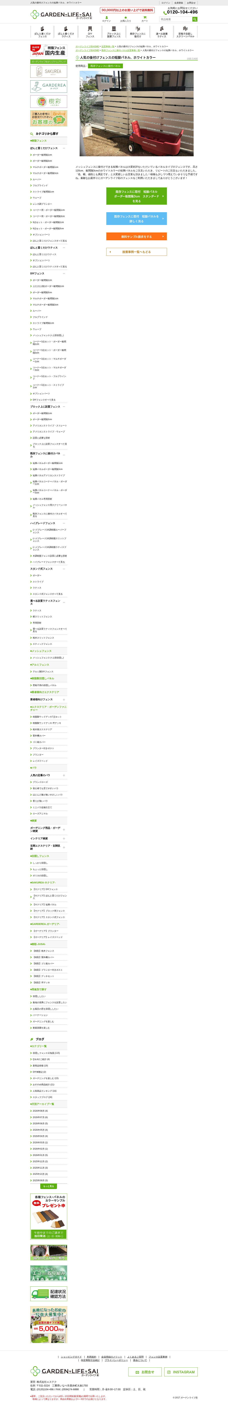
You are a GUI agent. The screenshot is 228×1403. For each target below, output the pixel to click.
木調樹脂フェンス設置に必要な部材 (50, 556)
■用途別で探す (38, 989)
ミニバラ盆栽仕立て (42, 807)
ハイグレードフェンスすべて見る (49, 562)
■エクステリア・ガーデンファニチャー (48, 708)
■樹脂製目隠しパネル (42, 678)
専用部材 (37, 623)
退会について (140, 1360)
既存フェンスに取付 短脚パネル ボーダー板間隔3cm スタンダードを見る (137, 196)
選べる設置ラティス (162, 34)
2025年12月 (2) (40, 1161)
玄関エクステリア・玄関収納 (45, 847)
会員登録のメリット (111, 1356)
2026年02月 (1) (40, 1149)
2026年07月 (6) (40, 1117)
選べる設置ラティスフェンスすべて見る (50, 630)
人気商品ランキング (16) (44, 1091)
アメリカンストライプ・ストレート (50, 425)
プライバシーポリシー (116, 1360)
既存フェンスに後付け (138, 34)
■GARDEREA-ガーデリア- (45, 924)
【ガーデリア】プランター (45, 931)
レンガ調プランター (42, 204)
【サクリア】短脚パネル (44, 904)
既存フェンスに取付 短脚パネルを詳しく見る (136, 218)
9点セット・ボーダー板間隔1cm (48, 222)
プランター (38, 754)
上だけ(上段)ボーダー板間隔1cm (48, 286)
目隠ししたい (39, 996)
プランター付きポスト (43, 748)
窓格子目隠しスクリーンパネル (185, 34)
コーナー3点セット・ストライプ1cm (48, 386)
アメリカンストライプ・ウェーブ (49, 431)
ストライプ (38, 581)
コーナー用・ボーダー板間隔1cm (49, 210)
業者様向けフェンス (41, 699)
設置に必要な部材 (41, 438)
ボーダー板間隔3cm (42, 161)
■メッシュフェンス (41, 651)
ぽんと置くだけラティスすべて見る (50, 266)
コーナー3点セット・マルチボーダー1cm (49, 360)
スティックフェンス (42, 644)
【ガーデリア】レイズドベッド (48, 937)
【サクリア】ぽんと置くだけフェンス (50, 896)
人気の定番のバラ (40, 775)
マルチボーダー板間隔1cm (45, 167)
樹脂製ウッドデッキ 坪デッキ (47, 723)
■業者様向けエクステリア (44, 692)
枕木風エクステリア (42, 729)
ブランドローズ (40, 782)
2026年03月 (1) (40, 1142)
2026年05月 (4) (40, 1130)
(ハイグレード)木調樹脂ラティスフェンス (49, 548)
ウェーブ (37, 198)
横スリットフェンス (42, 616)
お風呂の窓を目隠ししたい (45, 1009)
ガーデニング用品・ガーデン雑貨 (45, 829)
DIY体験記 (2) (39, 1072)
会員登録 (178, 3)
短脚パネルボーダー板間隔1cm (48, 463)
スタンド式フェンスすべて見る (48, 594)
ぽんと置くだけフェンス (42, 34)
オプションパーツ (41, 234)
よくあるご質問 (135, 1356)
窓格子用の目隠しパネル (44, 685)
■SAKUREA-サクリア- (43, 882)
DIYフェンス (90, 34)
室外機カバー (39, 735)
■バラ (33, 767)
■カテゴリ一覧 (38, 1046)
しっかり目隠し (40, 863)
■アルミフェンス (39, 664)
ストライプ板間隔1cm (43, 191)
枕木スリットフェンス (43, 638)
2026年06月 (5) (40, 1123)
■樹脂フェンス (38, 140)
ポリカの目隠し (40, 875)
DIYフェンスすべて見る (44, 400)
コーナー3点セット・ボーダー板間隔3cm (49, 351)
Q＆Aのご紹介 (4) (41, 1059)
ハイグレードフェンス (42, 523)
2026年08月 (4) (40, 1111)
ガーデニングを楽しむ (43, 1021)
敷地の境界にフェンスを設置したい (50, 1002)
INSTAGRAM (184, 1371)
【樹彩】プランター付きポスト (48, 970)
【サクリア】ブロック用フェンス (49, 911)
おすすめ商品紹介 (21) (43, 1084)
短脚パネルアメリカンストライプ (49, 475)
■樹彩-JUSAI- (38, 944)
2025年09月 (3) (40, 1180)
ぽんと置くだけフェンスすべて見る (50, 241)
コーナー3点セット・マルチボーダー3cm (49, 368)
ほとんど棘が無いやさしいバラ (48, 795)
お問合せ (191, 3)
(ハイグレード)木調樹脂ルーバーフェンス (49, 530)
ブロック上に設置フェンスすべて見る (50, 445)
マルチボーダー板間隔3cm (45, 173)
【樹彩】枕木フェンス (43, 951)
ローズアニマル (40, 813)
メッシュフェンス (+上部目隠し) (48, 335)
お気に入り (125, 21)
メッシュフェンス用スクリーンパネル (50, 506)
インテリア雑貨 (39, 838)
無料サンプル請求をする (136, 236)
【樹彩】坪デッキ (41, 982)
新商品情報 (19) (40, 1065)
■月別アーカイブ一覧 (42, 1104)
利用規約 (91, 1356)
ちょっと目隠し (40, 869)
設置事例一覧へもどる (136, 251)
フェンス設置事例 (158, 1356)
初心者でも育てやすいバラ (45, 788)
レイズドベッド (40, 761)
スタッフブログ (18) (42, 1097)
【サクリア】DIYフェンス (45, 889)
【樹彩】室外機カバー (43, 957)
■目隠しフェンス (39, 856)
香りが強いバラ (40, 801)
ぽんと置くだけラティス (66, 34)
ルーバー (37, 179)
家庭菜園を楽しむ (41, 1028)
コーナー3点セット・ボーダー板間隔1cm (49, 342)
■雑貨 (33, 820)
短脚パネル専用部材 (42, 499)
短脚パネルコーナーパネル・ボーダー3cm (50, 491)
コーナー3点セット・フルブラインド (49, 377)
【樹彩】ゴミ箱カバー (43, 963)
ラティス (37, 588)
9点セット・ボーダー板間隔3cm (48, 228)
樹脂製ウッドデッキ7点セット (47, 717)
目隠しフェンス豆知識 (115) (46, 1053)
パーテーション (40, 1015)
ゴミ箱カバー (39, 742)
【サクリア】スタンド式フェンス (49, 917)
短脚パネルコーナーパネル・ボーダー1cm (50, 482)
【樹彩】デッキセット (43, 976)
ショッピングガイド (71, 1356)
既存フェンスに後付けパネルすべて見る (50, 514)
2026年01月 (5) (40, 1155)
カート (145, 21)
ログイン (166, 3)
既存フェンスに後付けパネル (45, 455)
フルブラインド (40, 185)
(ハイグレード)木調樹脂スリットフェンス (49, 539)
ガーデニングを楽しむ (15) (46, 1078)
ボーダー (37, 575)
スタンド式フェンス (41, 568)
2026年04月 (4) (40, 1136)
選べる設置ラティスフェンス (45, 602)
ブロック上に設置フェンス (114, 34)
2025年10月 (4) (40, 1174)
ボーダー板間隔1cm (42, 155)
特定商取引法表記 (90, 1360)
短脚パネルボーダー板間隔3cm (48, 469)
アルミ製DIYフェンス (43, 671)
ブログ (40, 1039)
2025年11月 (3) (40, 1168)
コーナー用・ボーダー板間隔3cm (49, 216)
